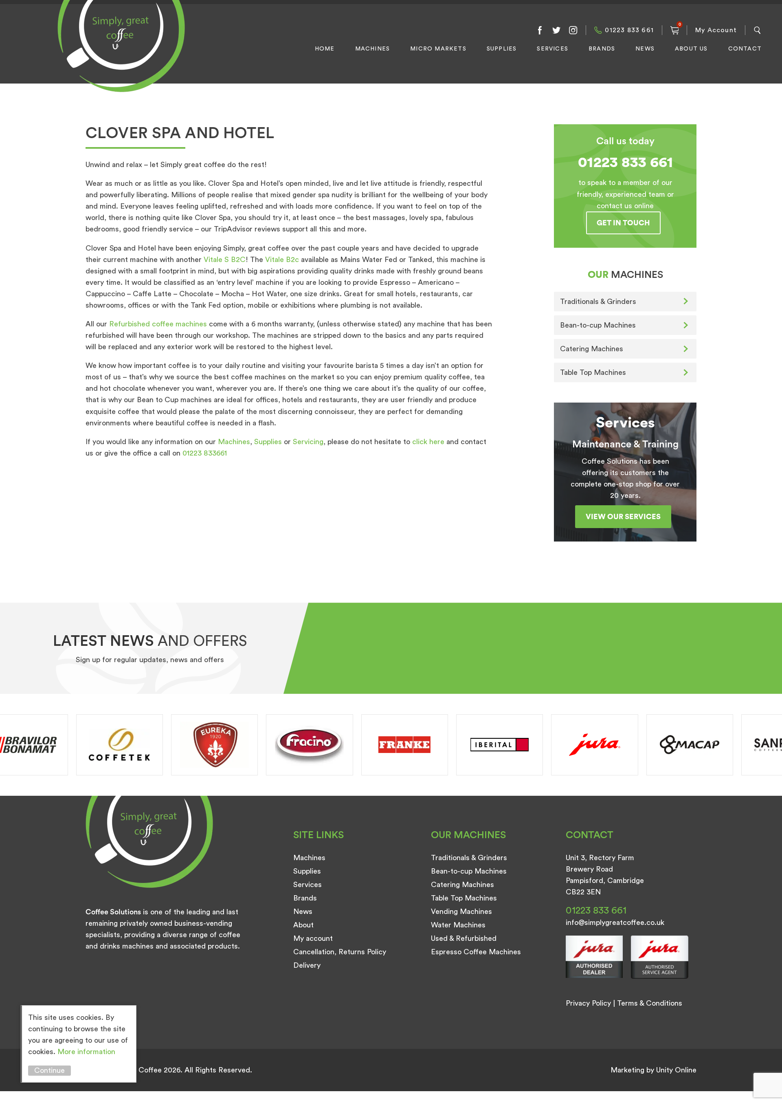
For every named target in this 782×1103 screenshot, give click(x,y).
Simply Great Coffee (119, 55)
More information (86, 1051)
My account (313, 938)
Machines (372, 49)
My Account (716, 30)
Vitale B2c (282, 259)
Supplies (502, 49)
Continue (49, 1070)
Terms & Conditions (649, 1003)
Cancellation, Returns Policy (339, 951)
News (645, 49)
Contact (745, 49)
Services (552, 49)
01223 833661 (204, 453)
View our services (623, 516)
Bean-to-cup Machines (598, 325)
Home (325, 49)
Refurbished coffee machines (158, 324)
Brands (602, 49)
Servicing (308, 441)
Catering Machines (591, 348)
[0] (674, 30)
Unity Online (676, 1070)
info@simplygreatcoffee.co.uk (615, 922)
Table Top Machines (593, 372)
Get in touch (623, 223)
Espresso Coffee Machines (476, 951)
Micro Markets (438, 49)
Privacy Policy (588, 1003)
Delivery (307, 965)
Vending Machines (461, 911)
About (303, 925)
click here (428, 441)
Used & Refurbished (463, 938)
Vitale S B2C (225, 259)
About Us (691, 49)
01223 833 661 (629, 30)
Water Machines (458, 925)
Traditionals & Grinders (598, 301)
